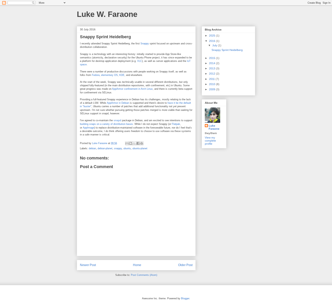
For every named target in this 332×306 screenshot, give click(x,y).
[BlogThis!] (131, 143)
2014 (212, 63)
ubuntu (127, 148)
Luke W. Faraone (107, 14)
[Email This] (127, 143)
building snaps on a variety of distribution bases (106, 124)
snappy (118, 148)
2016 (212, 40)
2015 (212, 58)
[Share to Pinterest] (142, 143)
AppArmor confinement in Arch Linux (132, 88)
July (215, 45)
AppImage (88, 127)
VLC (139, 61)
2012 (212, 73)
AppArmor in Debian (118, 102)
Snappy (144, 43)
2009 (212, 89)
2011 (212, 78)
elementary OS (109, 75)
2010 (212, 84)
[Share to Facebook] (138, 143)
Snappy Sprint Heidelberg (227, 49)
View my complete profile (210, 140)
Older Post (185, 265)
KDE (121, 75)
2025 (212, 35)
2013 (212, 68)
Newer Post (88, 265)
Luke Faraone (214, 127)
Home (137, 265)
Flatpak (176, 124)
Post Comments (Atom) (144, 275)
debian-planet (105, 148)
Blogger (185, 298)
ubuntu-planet (139, 148)
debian (92, 148)
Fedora (96, 75)
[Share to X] (134, 143)
